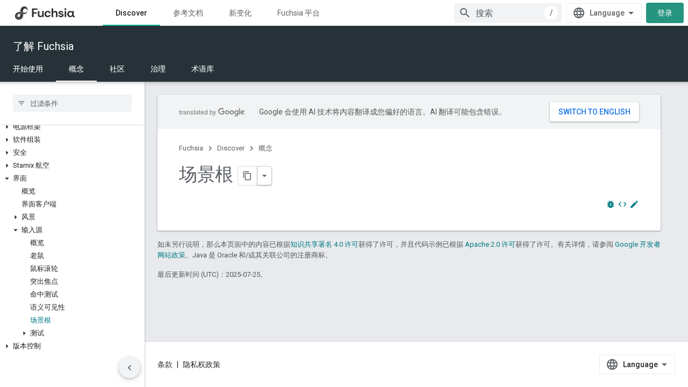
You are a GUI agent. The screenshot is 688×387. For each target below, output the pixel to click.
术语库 (202, 68)
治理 (158, 68)
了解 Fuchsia (43, 46)
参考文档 (188, 13)
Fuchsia (191, 148)
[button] (72, 126)
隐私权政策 (201, 364)
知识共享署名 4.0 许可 (324, 244)
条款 (165, 364)
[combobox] (508, 13)
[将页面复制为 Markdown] (247, 176)
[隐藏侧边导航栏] (129, 367)
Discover (131, 13)
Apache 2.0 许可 (490, 244)
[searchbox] (72, 103)
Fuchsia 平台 (298, 13)
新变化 (240, 13)
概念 (76, 68)
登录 (664, 13)
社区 (117, 68)
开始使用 (28, 68)
